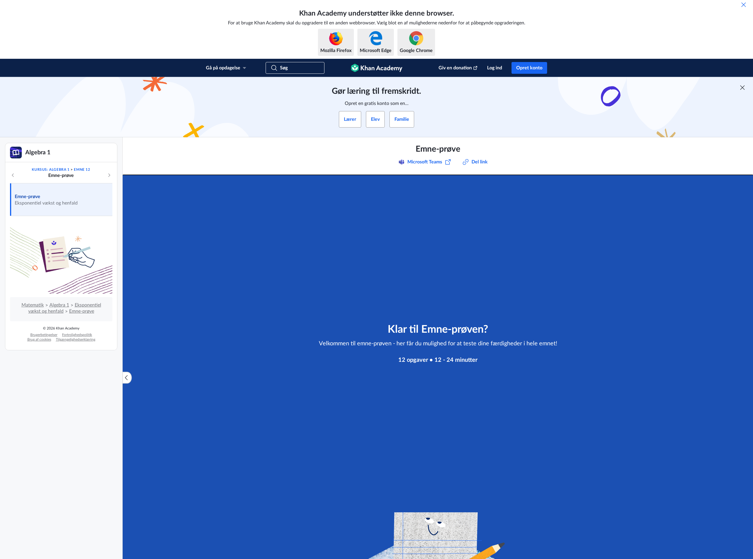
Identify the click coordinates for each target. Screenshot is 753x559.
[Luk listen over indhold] (127, 378)
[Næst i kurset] (109, 175)
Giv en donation (455, 68)
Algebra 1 (59, 305)
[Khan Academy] (376, 68)
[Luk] (743, 4)
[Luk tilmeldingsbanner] (742, 87)
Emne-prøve (27, 196)
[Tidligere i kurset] (12, 175)
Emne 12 (82, 169)
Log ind (494, 68)
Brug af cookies (39, 339)
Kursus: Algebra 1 (50, 169)
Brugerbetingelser (43, 335)
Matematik (32, 305)
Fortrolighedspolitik (77, 335)
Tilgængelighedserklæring (75, 339)
